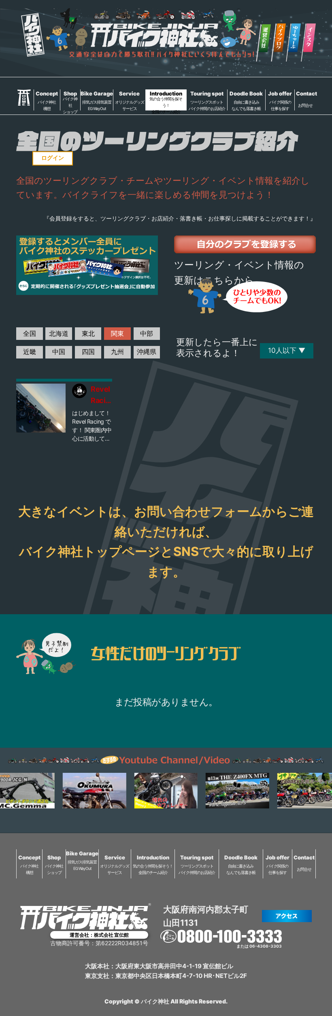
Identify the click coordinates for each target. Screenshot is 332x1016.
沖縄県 (146, 352)
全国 (29, 333)
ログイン (52, 158)
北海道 (58, 333)
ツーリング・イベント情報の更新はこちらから (239, 272)
